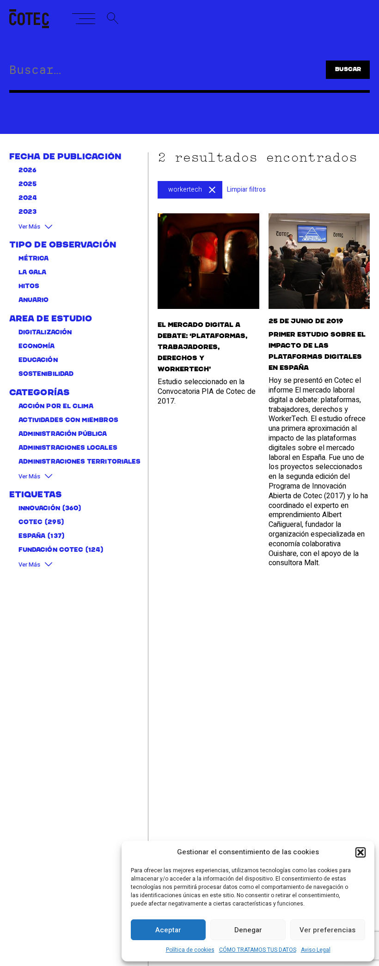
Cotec (30, 522)
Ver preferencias (327, 930)
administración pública (62, 434)
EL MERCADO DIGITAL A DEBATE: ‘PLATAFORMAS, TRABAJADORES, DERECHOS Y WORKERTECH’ (202, 347)
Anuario (33, 300)
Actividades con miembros (68, 420)
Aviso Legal (315, 950)
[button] (360, 852)
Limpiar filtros (246, 189)
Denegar (248, 930)
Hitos (28, 287)
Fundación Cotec (50, 550)
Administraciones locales (67, 448)
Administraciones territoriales (79, 462)
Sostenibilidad (45, 374)
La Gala (32, 273)
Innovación (39, 509)
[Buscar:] (151, 71)
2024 (27, 198)
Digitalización (45, 333)
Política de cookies (190, 950)
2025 (27, 184)
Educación (38, 360)
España (31, 536)
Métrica (33, 259)
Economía (36, 347)
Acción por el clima (55, 407)
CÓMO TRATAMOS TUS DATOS (257, 950)
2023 (27, 212)
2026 (27, 171)
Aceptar (168, 930)
